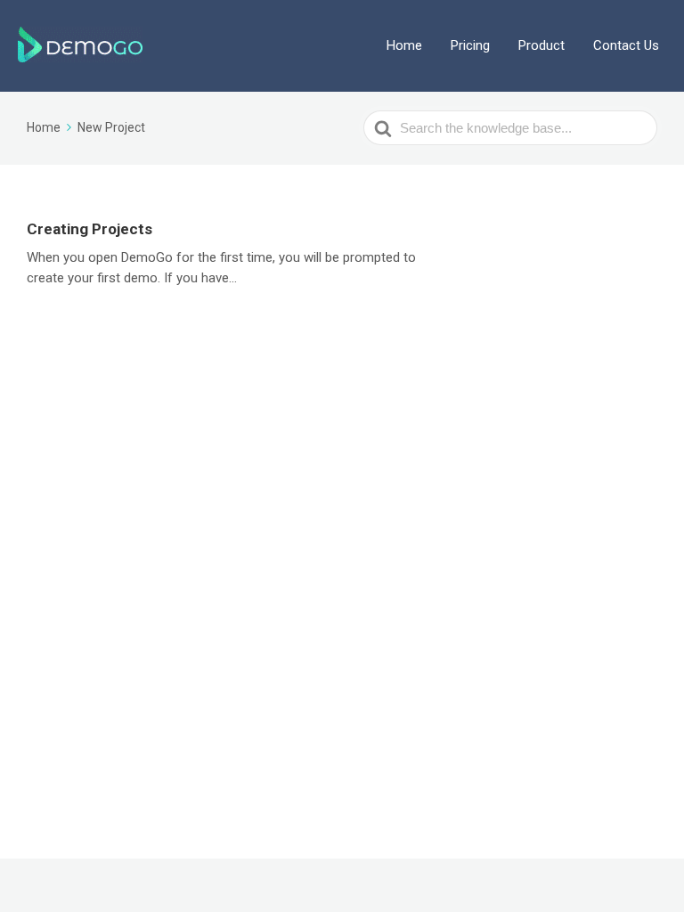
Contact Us (626, 45)
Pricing (470, 45)
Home (404, 45)
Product (541, 45)
